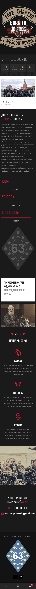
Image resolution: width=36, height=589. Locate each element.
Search (18, 586)
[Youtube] (21, 577)
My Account (6, 586)
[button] (18, 87)
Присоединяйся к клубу (14, 292)
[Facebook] (15, 577)
